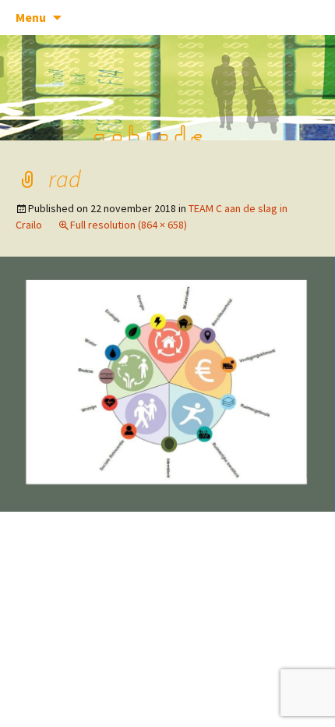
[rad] (167, 383)
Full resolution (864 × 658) (128, 225)
